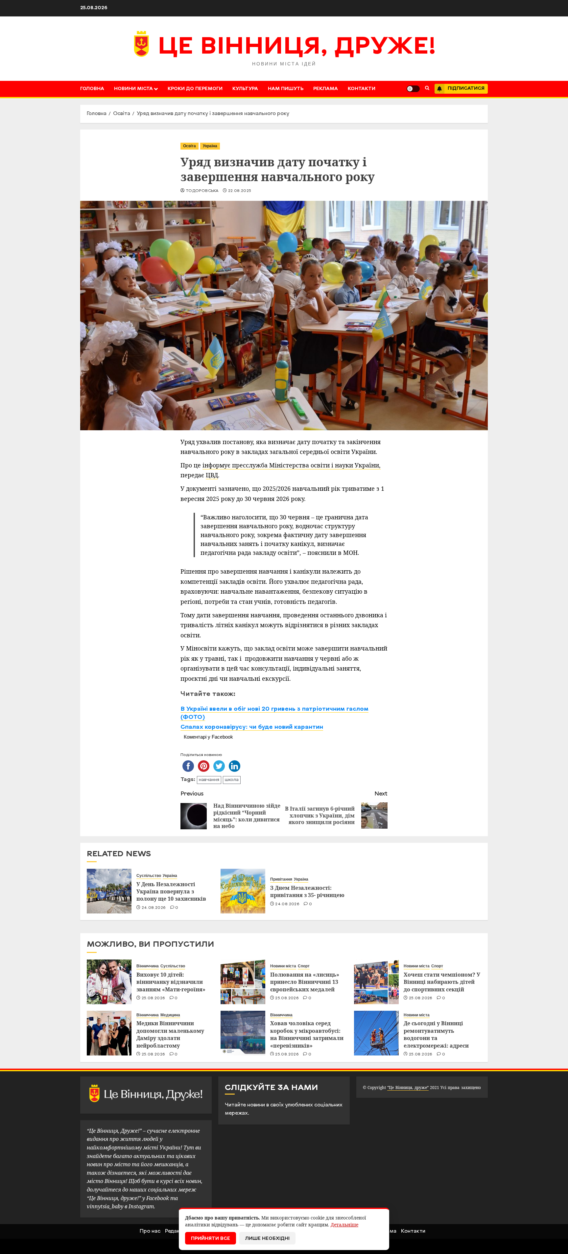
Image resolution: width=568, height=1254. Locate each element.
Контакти (361, 88)
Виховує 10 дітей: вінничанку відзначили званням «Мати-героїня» (170, 982)
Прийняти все (210, 1238)
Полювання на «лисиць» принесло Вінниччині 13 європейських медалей (304, 982)
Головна (92, 88)
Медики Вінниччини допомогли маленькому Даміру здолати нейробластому (170, 1034)
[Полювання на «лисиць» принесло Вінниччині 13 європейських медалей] (243, 981)
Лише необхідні (267, 1238)
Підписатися (466, 88)
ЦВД (212, 475)
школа (232, 779)
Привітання (281, 879)
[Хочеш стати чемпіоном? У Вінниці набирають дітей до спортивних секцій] (376, 981)
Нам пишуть (285, 88)
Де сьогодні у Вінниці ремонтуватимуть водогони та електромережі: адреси (436, 1034)
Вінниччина (147, 966)
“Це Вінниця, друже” (407, 1087)
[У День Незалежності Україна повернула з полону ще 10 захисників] (109, 891)
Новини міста (133, 88)
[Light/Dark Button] (413, 88)
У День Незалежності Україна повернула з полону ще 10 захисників (171, 892)
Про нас (150, 1231)
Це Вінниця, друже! (297, 47)
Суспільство (148, 875)
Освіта (189, 146)
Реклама (325, 88)
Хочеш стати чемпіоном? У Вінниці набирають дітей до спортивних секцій (442, 982)
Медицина (170, 1015)
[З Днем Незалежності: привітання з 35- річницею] (243, 891)
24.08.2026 (154, 908)
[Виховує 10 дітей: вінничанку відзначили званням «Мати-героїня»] (109, 981)
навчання (209, 779)
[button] (427, 89)
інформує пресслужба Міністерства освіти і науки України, (291, 465)
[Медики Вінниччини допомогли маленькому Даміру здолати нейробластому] (109, 1033)
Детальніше (344, 1224)
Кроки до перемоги (195, 88)
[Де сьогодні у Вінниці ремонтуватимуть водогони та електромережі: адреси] (376, 1033)
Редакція (176, 1231)
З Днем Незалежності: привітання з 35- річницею (307, 891)
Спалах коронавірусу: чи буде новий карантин (251, 727)
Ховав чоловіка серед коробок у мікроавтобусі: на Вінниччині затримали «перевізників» (306, 1034)
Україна (210, 146)
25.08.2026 (153, 998)
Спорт (304, 966)
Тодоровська (202, 191)
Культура (245, 88)
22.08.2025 (239, 191)
